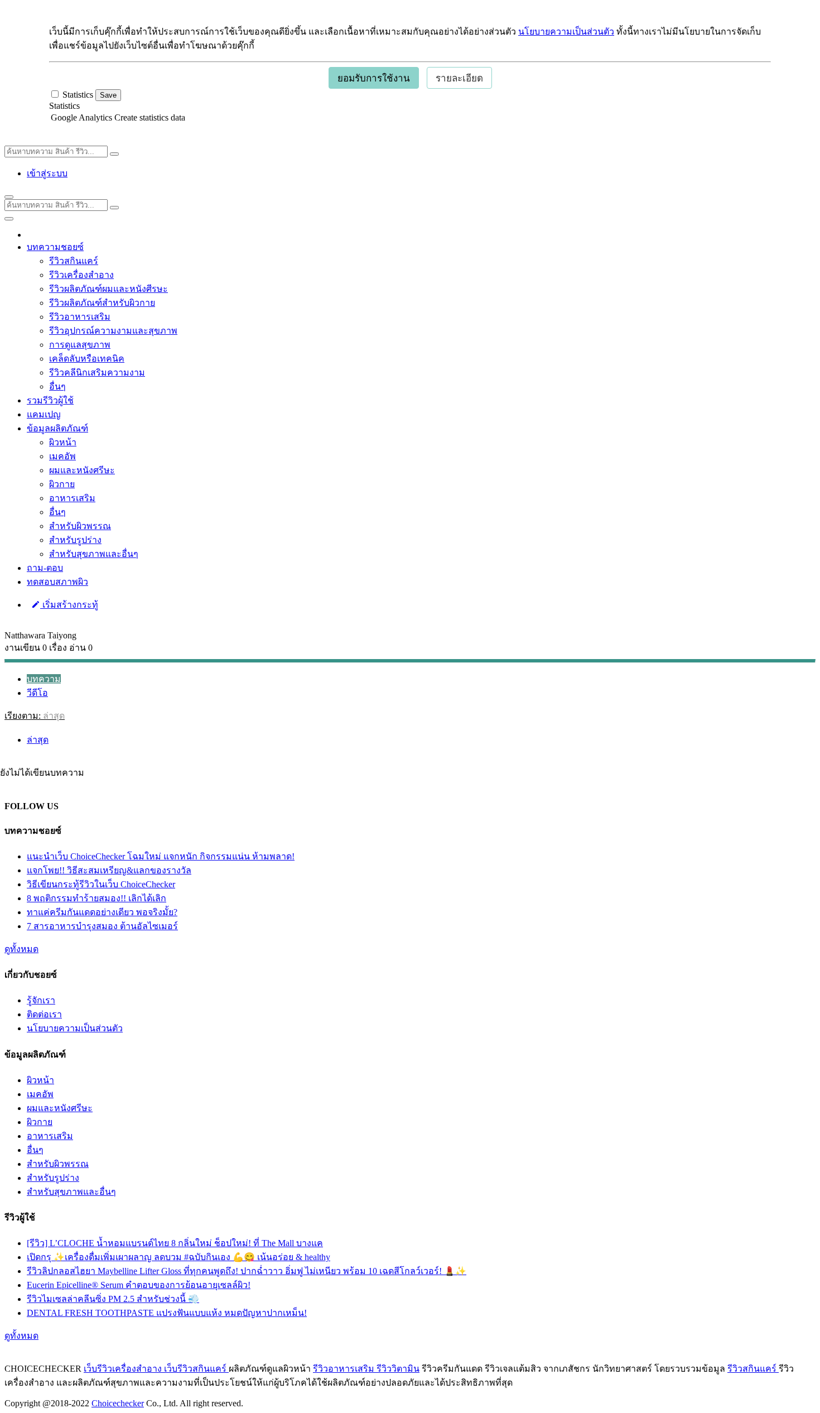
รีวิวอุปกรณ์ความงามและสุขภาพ (113, 330)
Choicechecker (117, 1403)
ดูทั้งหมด (21, 949)
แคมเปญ (44, 414)
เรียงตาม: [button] (34, 715)
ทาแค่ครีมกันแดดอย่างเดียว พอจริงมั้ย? (102, 912)
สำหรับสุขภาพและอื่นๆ (93, 554)
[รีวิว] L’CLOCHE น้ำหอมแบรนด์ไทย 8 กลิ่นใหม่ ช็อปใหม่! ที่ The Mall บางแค (175, 1243)
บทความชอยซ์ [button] (55, 247)
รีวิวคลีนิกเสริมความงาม (97, 372)
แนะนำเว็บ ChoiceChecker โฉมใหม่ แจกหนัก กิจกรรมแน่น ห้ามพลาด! (161, 856)
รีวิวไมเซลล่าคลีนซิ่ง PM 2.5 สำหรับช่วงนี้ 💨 (113, 1299)
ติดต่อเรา (44, 1014)
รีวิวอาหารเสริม (79, 316)
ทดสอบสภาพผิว (57, 582)
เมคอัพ (62, 456)
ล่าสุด (38, 739)
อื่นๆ (57, 386)
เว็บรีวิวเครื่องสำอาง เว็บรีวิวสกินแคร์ (156, 1368)
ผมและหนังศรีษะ (82, 470)
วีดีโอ (37, 693)
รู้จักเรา (41, 1000)
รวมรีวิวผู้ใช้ (50, 400)
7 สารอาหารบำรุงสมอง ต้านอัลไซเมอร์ (102, 926)
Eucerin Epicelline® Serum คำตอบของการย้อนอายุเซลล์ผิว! (138, 1285)
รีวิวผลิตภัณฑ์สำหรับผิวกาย (102, 302)
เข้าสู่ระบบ (47, 173)
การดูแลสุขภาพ (79, 344)
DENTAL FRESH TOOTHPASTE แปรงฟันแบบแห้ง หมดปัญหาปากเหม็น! (167, 1313)
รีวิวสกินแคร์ (73, 261)
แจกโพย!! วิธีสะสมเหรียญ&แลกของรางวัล (109, 870)
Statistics (64, 105)
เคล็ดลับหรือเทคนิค (86, 358)
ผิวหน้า (62, 442)
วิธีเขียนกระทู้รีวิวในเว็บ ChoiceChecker (101, 884)
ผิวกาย (62, 484)
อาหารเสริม (72, 498)
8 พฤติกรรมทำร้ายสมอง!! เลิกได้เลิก (96, 898)
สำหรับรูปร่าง (75, 540)
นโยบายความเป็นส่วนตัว (566, 31)
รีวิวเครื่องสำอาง (81, 275)
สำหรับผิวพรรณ (80, 526)
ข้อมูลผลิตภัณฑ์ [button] (57, 428)
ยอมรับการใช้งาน (373, 78)
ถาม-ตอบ (45, 568)
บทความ (44, 679)
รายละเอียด (459, 78)
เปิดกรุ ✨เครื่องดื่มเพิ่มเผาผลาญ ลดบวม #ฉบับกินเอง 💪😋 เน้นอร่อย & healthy (178, 1257)
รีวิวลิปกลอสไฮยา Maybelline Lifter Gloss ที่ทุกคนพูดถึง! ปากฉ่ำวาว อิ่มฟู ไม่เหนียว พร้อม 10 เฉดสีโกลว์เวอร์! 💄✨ (246, 1271)
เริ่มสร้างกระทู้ (69, 604)
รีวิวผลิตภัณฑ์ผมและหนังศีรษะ (108, 289)
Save (108, 95)
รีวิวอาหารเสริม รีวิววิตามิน (366, 1368)
